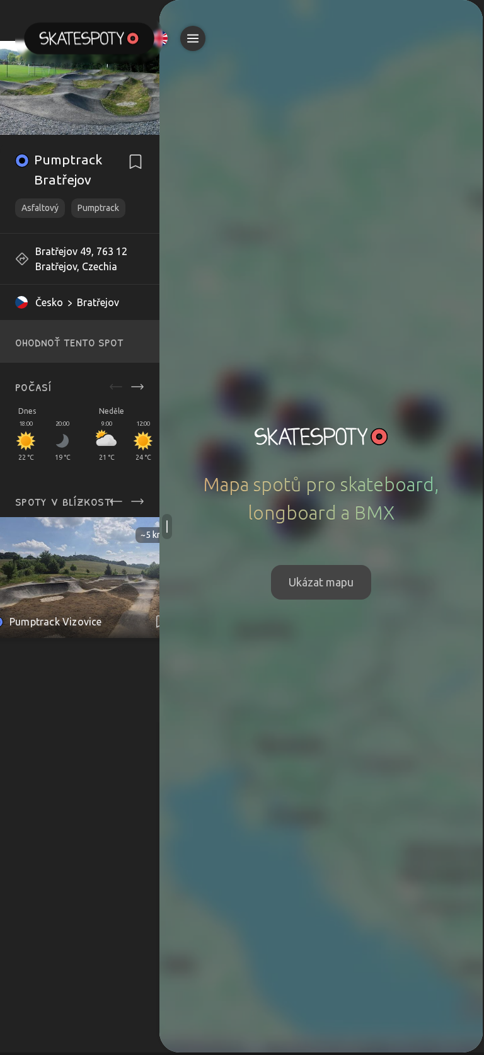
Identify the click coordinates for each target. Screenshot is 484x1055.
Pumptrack (98, 208)
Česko (49, 302)
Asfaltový (40, 208)
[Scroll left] (116, 387)
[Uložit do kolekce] (135, 162)
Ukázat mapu (321, 582)
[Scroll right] (137, 387)
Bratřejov (98, 302)
